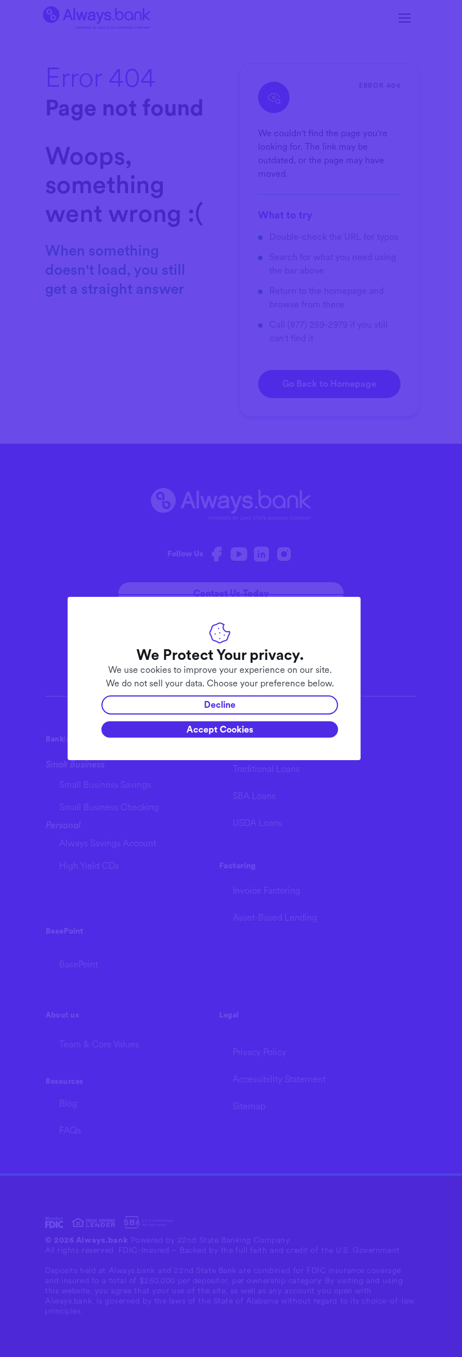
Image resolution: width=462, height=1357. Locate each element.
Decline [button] (220, 704)
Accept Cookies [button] (220, 729)
